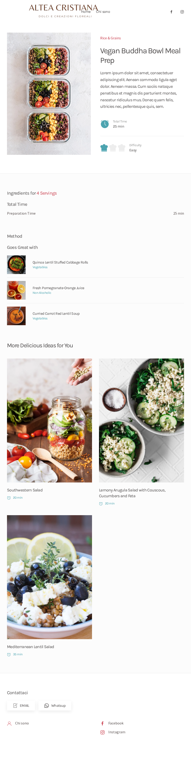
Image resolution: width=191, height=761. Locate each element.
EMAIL (24, 705)
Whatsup (58, 705)
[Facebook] (102, 723)
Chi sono (103, 11)
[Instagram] (102, 732)
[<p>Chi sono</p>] (9, 723)
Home (85, 11)
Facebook (115, 723)
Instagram (116, 732)
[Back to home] (66, 11)
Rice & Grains (110, 38)
